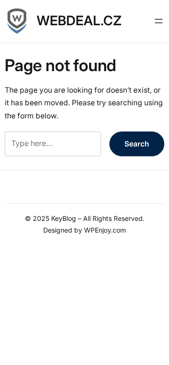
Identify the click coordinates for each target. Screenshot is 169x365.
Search (136, 143)
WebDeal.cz (79, 21)
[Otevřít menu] (158, 21)
